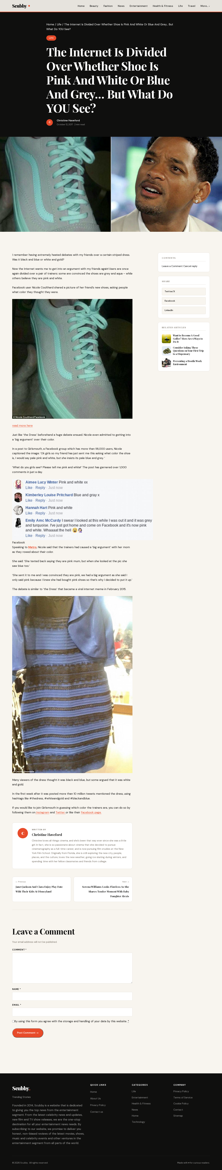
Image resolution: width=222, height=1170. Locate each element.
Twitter (61, 812)
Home (81, 6)
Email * (16, 1005)
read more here (22, 425)
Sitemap (178, 1115)
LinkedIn (169, 310)
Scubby (19, 6)
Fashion (108, 6)
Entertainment (139, 6)
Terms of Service (183, 1097)
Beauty (94, 6)
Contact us (96, 1111)
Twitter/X (170, 291)
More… (204, 6)
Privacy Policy (98, 1105)
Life (180, 6)
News (121, 6)
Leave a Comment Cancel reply (179, 266)
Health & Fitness (163, 6)
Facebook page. (91, 812)
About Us (95, 1098)
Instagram (42, 812)
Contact (178, 1109)
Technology (138, 1122)
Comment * (19, 949)
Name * (16, 989)
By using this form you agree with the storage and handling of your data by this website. (71, 1021)
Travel (191, 6)
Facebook (170, 300)
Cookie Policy (181, 1103)
